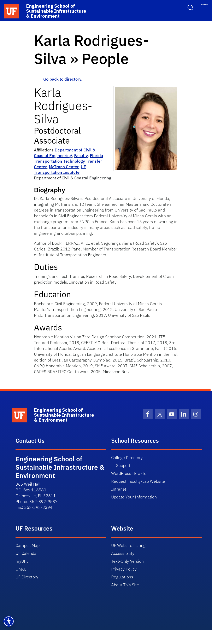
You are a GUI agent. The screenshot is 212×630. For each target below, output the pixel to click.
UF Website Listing (128, 545)
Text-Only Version (127, 561)
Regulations (122, 577)
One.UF (22, 569)
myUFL (22, 561)
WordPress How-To (128, 473)
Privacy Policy (124, 569)
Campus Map (28, 545)
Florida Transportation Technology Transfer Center (68, 161)
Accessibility (122, 553)
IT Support (120, 465)
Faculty (81, 155)
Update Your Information (134, 497)
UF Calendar (27, 553)
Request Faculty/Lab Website (138, 481)
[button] (8, 621)
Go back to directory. (62, 79)
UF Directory (27, 577)
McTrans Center (64, 166)
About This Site (125, 585)
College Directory (127, 457)
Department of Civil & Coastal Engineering (64, 152)
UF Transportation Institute (60, 169)
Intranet (118, 489)
